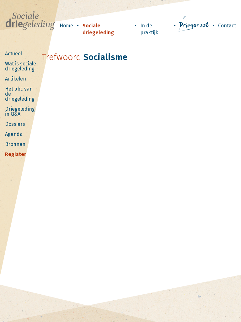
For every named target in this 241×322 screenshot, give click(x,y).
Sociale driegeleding (98, 29)
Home (66, 26)
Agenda (14, 134)
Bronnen (15, 144)
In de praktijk (149, 29)
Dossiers (15, 124)
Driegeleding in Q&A (20, 111)
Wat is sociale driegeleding (20, 66)
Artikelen (15, 79)
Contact (227, 26)
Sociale (30, 20)
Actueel (13, 54)
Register (15, 154)
